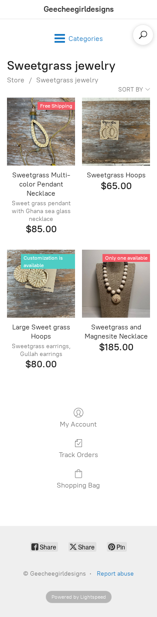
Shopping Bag (78, 485)
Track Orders (78, 455)
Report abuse (115, 573)
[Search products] (143, 35)
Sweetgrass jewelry (67, 80)
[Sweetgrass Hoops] (116, 132)
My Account (78, 424)
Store (15, 80)
